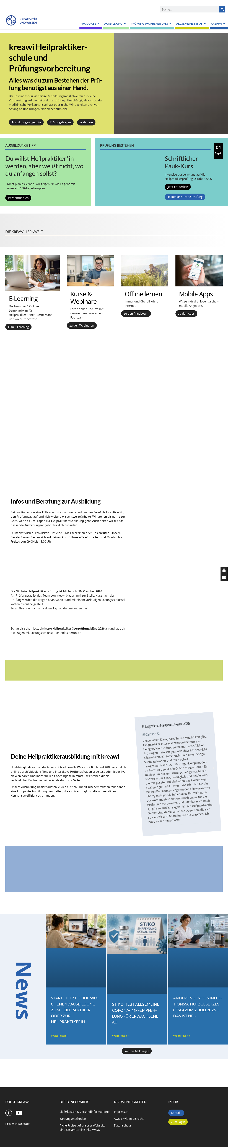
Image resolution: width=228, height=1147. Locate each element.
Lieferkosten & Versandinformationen (85, 1112)
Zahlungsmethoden (73, 1119)
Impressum (121, 1112)
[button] (142, 773)
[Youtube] (18, 1113)
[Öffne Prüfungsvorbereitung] (170, 23)
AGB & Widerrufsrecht (129, 1119)
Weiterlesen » (59, 1035)
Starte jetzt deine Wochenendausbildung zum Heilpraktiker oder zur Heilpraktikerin (75, 1009)
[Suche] (222, 9)
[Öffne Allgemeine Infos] (204, 23)
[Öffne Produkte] (98, 23)
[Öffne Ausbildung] (124, 23)
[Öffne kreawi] (224, 23)
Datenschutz (122, 1125)
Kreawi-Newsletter (17, 1124)
